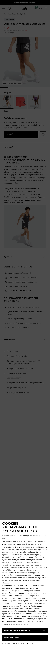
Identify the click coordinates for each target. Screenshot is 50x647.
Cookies (6, 583)
